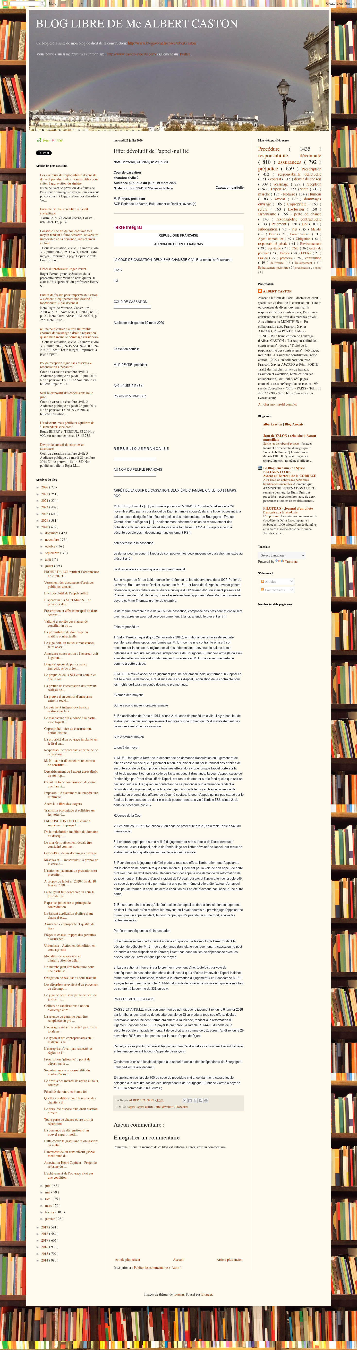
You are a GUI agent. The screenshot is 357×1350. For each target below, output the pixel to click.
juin (48, 1185)
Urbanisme (268, 214)
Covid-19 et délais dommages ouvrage (70, 853)
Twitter (185, 53)
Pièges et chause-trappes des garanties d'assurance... (70, 936)
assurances (291, 161)
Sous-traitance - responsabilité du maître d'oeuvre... (67, 1072)
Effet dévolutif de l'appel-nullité (66, 593)
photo (318, 267)
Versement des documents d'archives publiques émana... (69, 584)
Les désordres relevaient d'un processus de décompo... (71, 986)
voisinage (282, 184)
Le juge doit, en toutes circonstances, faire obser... (69, 644)
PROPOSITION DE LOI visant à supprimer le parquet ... (67, 823)
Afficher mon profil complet (277, 404)
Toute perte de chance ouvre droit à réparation (68, 1121)
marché (264, 194)
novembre (52, 539)
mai (48, 1192)
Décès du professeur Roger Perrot (63, 268)
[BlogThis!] (189, 1100)
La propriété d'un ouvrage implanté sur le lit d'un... (71, 741)
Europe (285, 253)
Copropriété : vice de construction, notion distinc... (68, 730)
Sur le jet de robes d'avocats (281, 443)
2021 (45, 520)
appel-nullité (145, 1107)
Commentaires (274, 590)
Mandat (316, 229)
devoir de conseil (307, 179)
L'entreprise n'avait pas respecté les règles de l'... (68, 1050)
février (50, 1212)
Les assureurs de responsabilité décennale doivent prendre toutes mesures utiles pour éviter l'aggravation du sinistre (69, 179)
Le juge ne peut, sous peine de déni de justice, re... (70, 997)
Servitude (275, 248)
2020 (45, 527)
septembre (52, 552)
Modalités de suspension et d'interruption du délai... (62, 958)
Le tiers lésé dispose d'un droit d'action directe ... (71, 1110)
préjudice (269, 168)
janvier (50, 1218)
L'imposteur (271, 516)
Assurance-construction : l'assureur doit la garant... (71, 655)
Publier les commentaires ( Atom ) (157, 1267)
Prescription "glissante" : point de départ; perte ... (67, 1061)
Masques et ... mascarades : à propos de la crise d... (71, 861)
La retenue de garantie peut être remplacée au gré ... (66, 1018)
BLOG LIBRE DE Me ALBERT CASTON (137, 23)
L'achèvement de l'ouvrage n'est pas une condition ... (68, 1175)
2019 (45, 1227)
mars (49, 1205)
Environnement (310, 243)
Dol (305, 224)
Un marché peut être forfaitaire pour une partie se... (69, 968)
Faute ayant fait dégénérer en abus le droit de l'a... (69, 894)
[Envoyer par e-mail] (184, 1100)
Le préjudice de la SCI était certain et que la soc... (70, 676)
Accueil (178, 1259)
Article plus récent (127, 1259)
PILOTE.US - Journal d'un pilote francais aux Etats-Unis (288, 510)
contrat (276, 179)
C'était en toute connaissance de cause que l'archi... (70, 784)
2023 (45, 507)
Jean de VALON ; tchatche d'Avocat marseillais (289, 437)
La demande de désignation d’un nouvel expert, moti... (66, 1132)
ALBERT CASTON (277, 291)
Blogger (206, 1294)
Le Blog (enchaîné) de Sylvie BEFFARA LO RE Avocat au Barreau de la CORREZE (289, 471)
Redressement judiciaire (273, 267)
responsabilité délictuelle (299, 174)
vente (305, 189)
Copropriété (297, 204)
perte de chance (307, 214)
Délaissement (304, 263)
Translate (291, 561)
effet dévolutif (165, 1107)
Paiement (280, 224)
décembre (52, 532)
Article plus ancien (229, 1259)
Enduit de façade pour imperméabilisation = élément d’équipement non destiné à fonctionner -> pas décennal (69, 298)
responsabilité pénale (273, 243)
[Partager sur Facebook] (200, 1100)
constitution (313, 258)
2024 (45, 500)
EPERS (307, 253)
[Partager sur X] (195, 1100)
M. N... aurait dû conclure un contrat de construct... (69, 762)
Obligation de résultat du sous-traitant (70, 977)
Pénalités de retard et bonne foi (65, 1091)
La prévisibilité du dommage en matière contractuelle (66, 634)
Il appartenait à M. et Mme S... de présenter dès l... (67, 602)
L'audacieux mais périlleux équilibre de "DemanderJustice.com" (67, 424)
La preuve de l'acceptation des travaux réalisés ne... (70, 687)
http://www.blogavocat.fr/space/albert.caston (162, 42)
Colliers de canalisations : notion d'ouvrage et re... (66, 1007)
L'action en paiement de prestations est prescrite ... (70, 872)
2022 (45, 514)
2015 (45, 1253)
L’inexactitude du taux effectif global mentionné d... (69, 1153)
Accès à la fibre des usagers (63, 803)
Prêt (295, 229)
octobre (50, 546)
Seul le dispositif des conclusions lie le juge (66, 394)
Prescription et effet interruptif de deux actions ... (71, 612)
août (48, 559)
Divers (274, 234)
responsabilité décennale (289, 155)
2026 (45, 487)
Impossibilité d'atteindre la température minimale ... (71, 794)
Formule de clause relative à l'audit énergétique (64, 211)
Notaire (289, 194)
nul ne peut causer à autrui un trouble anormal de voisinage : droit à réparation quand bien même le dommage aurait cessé (69, 332)
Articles (270, 581)
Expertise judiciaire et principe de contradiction (67, 904)
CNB (296, 248)
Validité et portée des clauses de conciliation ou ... (66, 623)
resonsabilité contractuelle (299, 219)
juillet (49, 566)
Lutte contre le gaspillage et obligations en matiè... (71, 1142)
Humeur (314, 194)
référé (264, 209)
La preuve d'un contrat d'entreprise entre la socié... (68, 698)
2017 (45, 1240)
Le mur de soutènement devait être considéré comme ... (68, 844)
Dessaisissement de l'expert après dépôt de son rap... (71, 773)
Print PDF (53, 140)
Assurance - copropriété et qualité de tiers (69, 926)
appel (132, 1107)
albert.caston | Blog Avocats (283, 424)
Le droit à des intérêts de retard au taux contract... (71, 1082)
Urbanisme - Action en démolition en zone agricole (69, 947)
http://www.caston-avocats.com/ (131, 53)
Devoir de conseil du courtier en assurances (62, 446)
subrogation (268, 229)
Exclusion (297, 209)
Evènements (302, 267)
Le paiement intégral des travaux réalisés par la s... (66, 709)
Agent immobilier (271, 238)
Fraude (263, 258)
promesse (287, 258)
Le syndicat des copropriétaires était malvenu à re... (69, 1039)
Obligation (304, 238)
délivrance (278, 263)
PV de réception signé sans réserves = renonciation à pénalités (66, 365)
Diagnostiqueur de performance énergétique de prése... (65, 666)
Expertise (279, 189)
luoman (179, 1294)
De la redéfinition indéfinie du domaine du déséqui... (71, 833)
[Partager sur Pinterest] (206, 1100)
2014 (45, 1260)
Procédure (182, 1107)
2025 (45, 494)
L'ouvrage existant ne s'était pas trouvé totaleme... (70, 1029)
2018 (45, 1233)
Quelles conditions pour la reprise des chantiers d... (70, 1100)
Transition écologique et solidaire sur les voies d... (69, 812)
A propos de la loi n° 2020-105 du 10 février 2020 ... (70, 883)
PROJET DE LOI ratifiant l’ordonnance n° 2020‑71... (71, 573)
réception (313, 184)
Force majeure (301, 234)
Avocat (281, 199)
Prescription (311, 169)
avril (48, 1198)
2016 (45, 1246)
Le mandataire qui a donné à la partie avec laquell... (69, 719)
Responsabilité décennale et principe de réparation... (71, 752)
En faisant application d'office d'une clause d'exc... (68, 915)
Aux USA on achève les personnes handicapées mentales (286, 481)
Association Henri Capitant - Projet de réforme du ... (70, 1164)
